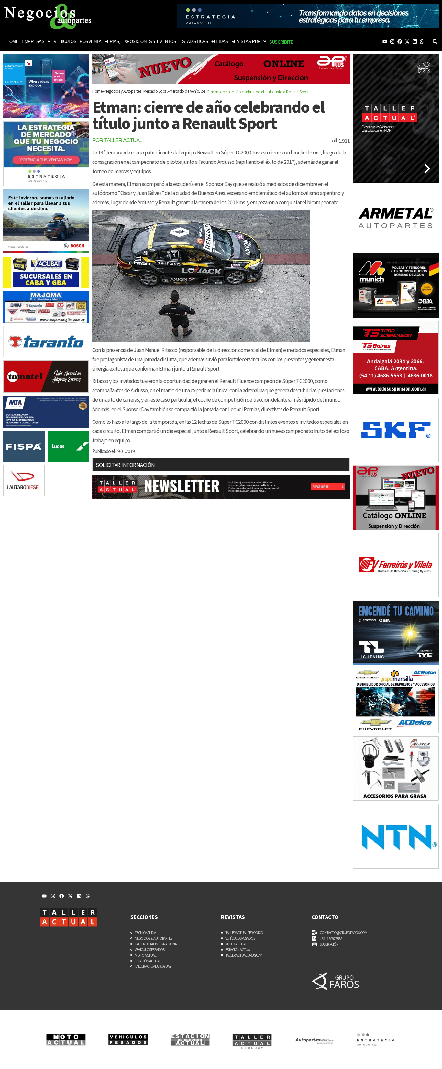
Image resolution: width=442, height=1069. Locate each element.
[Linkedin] (414, 41)
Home (12, 41)
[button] (36, 41)
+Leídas (219, 41)
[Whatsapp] (422, 41)
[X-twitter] (407, 41)
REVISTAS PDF (245, 41)
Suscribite (281, 42)
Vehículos (65, 41)
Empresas (33, 41)
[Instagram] (392, 41)
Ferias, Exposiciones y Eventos (140, 41)
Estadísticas (193, 41)
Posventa (90, 41)
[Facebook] (399, 41)
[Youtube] (385, 41)
